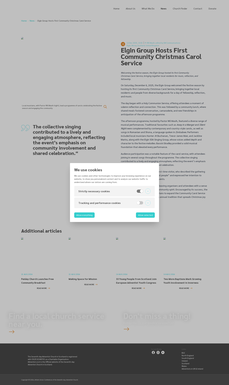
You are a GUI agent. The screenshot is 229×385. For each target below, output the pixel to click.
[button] (114, 191)
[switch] (140, 191)
